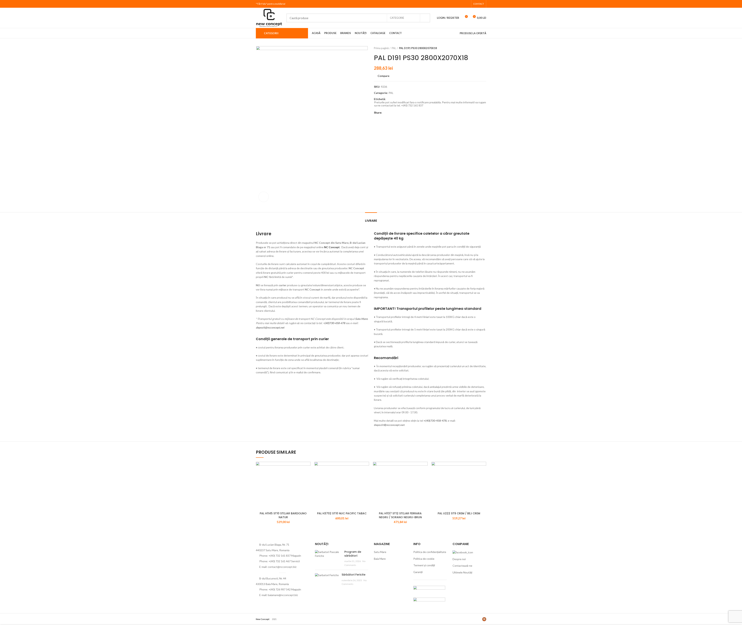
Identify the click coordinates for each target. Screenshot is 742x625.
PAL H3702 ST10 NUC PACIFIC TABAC (342, 513)
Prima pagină (381, 48)
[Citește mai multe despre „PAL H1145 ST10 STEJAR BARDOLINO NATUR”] (307, 468)
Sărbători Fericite (353, 575)
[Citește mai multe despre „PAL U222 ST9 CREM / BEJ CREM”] (483, 468)
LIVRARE (371, 220)
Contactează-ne (462, 565)
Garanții (418, 572)
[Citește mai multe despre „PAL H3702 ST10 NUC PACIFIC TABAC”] (366, 468)
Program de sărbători (352, 554)
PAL (394, 48)
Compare (383, 76)
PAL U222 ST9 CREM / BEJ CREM (459, 513)
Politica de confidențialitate (429, 552)
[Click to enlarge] (263, 197)
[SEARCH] (425, 18)
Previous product (476, 48)
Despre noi (459, 559)
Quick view (307, 476)
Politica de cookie (423, 558)
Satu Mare (380, 552)
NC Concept (332, 247)
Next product (484, 48)
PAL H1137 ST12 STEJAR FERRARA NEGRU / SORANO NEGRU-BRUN (400, 515)
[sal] (429, 589)
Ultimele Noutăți (462, 572)
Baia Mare (380, 558)
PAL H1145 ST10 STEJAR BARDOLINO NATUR (283, 515)
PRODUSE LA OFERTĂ (473, 33)
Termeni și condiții (424, 565)
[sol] (429, 601)
